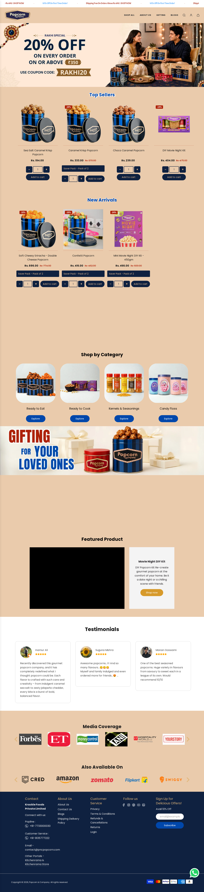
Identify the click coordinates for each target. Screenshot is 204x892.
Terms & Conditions (102, 814)
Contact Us (65, 809)
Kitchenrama (33, 860)
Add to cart (38, 177)
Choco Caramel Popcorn (128, 150)
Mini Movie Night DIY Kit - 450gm (128, 258)
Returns (95, 827)
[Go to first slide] (187, 779)
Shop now (152, 592)
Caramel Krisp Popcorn (83, 150)
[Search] (184, 15)
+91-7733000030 (40, 826)
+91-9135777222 (39, 838)
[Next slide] (187, 739)
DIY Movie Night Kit (174, 150)
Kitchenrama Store (37, 864)
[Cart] (198, 15)
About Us (63, 804)
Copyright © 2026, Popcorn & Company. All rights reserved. (39, 882)
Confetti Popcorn (83, 255)
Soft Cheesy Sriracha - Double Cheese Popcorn (38, 258)
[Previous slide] (16, 739)
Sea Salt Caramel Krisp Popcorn (38, 152)
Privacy (95, 809)
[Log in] (191, 15)
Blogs (61, 814)
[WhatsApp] (194, 877)
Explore (36, 418)
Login (93, 832)
